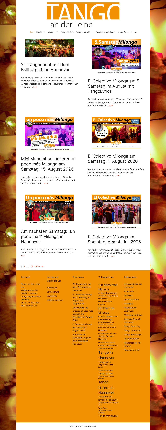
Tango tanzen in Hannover (106, 387)
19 (31, 266)
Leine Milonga (105, 319)
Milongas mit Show (133, 315)
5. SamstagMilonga (107, 293)
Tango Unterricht (132, 330)
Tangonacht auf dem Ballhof (105, 366)
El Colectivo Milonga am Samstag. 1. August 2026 (113, 158)
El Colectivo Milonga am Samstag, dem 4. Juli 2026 (114, 239)
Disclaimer (52, 296)
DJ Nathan (101, 305)
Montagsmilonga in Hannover (107, 333)
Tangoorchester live (105, 370)
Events (39, 32)
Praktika (112, 342)
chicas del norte (105, 301)
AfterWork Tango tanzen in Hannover (108, 297)
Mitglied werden (55, 300)
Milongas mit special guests (107, 327)
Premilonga (101, 345)
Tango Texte (102, 408)
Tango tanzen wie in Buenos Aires (108, 404)
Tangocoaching (112, 345)
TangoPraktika (67, 32)
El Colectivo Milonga (106, 310)
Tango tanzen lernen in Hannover (107, 398)
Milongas (51, 32)
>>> (35, 87)
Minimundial (102, 330)
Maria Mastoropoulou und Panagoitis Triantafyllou (106, 323)
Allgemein (129, 291)
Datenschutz (53, 292)
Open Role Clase (103, 342)
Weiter (39, 266)
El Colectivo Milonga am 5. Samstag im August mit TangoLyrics (114, 86)
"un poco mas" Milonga (108, 287)
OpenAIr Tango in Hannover (106, 337)
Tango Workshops (108, 415)
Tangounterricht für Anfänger (105, 412)
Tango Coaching (132, 326)
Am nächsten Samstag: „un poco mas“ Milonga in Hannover (48, 236)
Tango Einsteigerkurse (105, 32)
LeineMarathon (131, 299)
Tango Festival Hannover (106, 348)
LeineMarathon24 (112, 316)
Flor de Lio (101, 316)
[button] (135, 32)
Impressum (52, 288)
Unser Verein (123, 32)
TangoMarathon (132, 338)
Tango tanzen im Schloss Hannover (106, 377)
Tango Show (105, 373)
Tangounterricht (83, 32)
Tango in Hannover (106, 355)
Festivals (128, 295)
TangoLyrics (104, 362)
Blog (31, 32)
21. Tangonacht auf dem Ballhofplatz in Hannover (45, 67)
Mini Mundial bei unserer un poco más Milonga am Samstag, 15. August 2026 (48, 164)
